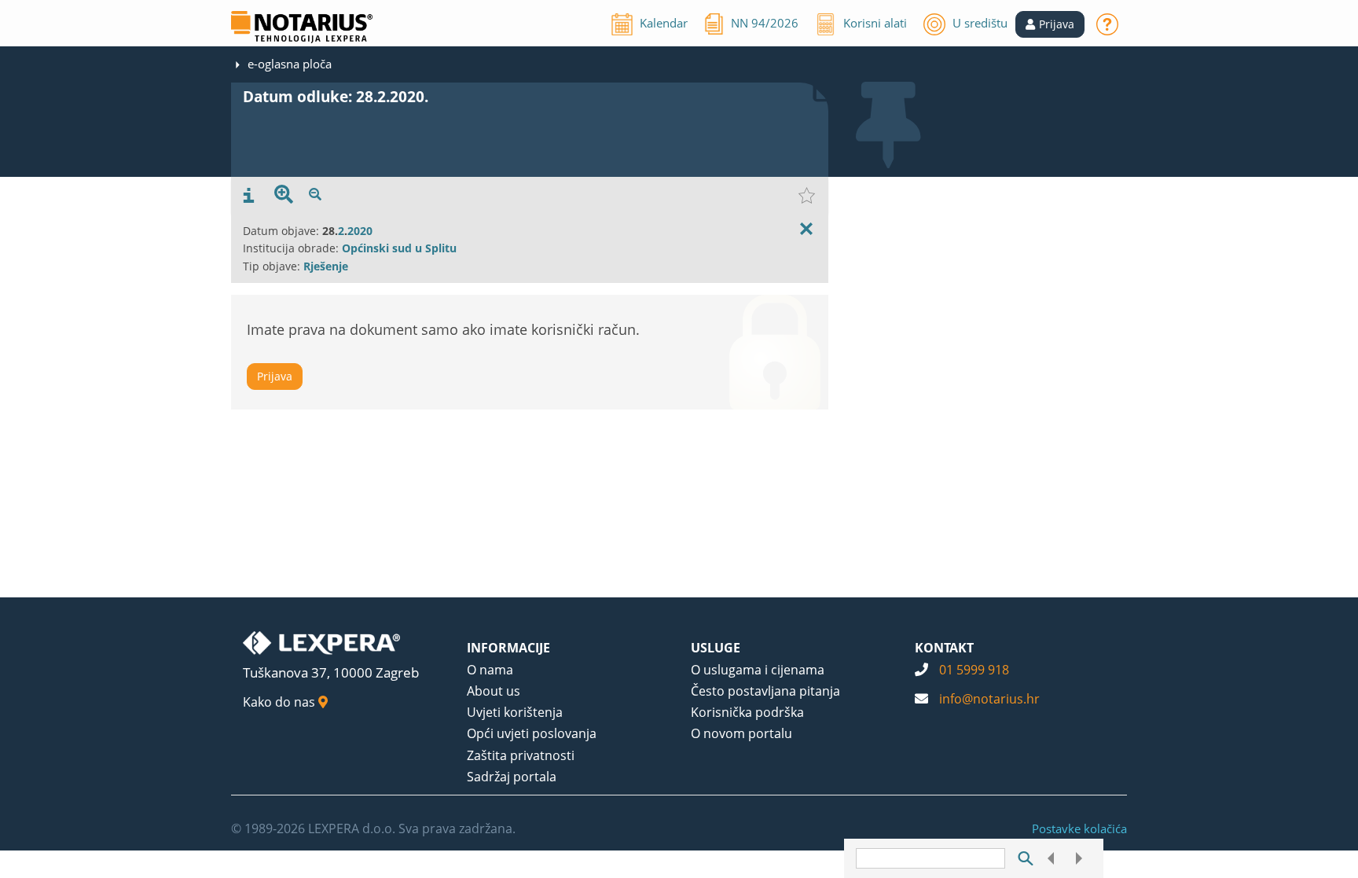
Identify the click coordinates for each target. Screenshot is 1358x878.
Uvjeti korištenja (515, 712)
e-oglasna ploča (290, 64)
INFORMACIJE (508, 647)
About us (493, 691)
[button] (1050, 24)
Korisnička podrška (747, 712)
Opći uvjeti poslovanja (531, 733)
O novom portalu (741, 733)
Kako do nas (280, 702)
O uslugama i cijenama (757, 669)
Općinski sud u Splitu (399, 248)
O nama (490, 669)
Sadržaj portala (511, 776)
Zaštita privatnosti (520, 755)
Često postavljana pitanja (765, 691)
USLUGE (715, 647)
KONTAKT (944, 647)
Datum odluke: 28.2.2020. (335, 96)
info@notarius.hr (989, 698)
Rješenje (325, 266)
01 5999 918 (974, 669)
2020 (360, 230)
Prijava (274, 376)
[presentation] (248, 196)
